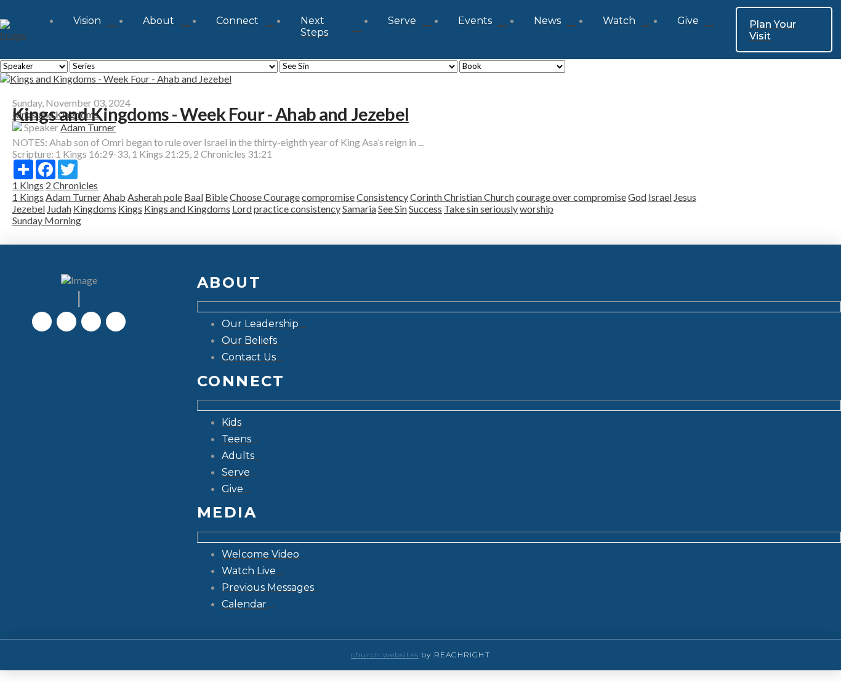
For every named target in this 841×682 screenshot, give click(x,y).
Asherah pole (154, 197)
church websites (385, 654)
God (637, 197)
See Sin (392, 208)
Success (425, 208)
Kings (130, 208)
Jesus (685, 197)
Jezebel (28, 208)
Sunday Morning (46, 220)
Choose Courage (265, 197)
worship (536, 208)
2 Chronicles (72, 185)
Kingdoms (94, 208)
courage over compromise (571, 197)
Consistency (382, 197)
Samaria (359, 208)
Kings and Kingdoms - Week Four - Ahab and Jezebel (210, 114)
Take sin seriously (481, 208)
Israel (660, 197)
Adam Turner (88, 127)
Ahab (114, 197)
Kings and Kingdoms (187, 208)
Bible (216, 197)
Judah (59, 208)
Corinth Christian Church (462, 197)
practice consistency (297, 208)
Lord (242, 208)
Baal (193, 197)
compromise (328, 197)
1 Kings (28, 185)
